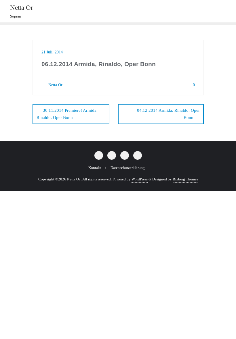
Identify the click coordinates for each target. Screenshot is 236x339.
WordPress (140, 179)
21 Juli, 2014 (52, 52)
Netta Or (54, 85)
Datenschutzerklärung (128, 167)
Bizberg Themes (185, 179)
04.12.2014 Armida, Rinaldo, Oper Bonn (168, 114)
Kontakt (94, 167)
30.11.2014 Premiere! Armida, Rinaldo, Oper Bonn (67, 114)
